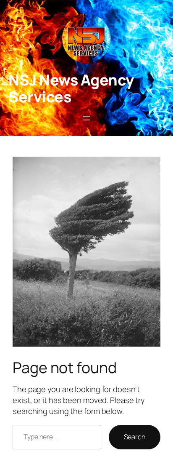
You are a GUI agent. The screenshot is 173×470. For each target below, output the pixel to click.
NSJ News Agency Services (71, 88)
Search (134, 436)
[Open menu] (86, 118)
